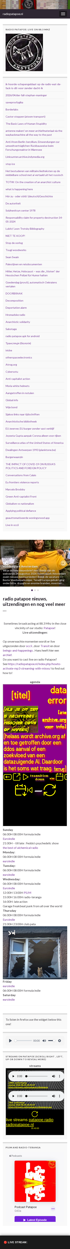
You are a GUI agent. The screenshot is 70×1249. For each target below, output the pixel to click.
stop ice (10, 163)
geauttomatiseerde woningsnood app (28, 517)
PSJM (27, 892)
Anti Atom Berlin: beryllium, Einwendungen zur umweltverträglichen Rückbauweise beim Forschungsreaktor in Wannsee (33, 145)
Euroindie (9, 838)
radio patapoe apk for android (23, 336)
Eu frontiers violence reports (22, 482)
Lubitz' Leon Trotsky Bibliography (25, 228)
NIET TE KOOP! (15, 235)
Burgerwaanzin (14, 457)
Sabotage (11, 329)
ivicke (9, 350)
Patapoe (49, 628)
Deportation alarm (16, 307)
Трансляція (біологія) (18, 343)
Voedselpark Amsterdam (20, 566)
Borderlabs (12, 109)
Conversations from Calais (21, 475)
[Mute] (44, 1041)
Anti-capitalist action (18, 378)
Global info (12, 400)
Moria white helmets (17, 385)
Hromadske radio (15, 314)
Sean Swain (12, 257)
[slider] (23, 1040)
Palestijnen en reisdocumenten (24, 264)
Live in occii (12, 525)
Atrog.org (11, 364)
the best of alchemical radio (20, 847)
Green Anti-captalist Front (21, 496)
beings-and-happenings (18, 650)
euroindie (9, 861)
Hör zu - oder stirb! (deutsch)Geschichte (29, 196)
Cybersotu (12, 371)
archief (7, 655)
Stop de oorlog (14, 242)
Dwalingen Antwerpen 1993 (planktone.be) (31, 449)
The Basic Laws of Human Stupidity (26, 123)
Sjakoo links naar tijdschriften (23, 414)
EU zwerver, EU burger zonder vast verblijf (30, 428)
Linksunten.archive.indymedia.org (25, 156)
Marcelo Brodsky (15, 489)
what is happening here (19, 189)
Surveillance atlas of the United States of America (34, 442)
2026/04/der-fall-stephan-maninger (26, 95)
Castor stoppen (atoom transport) (25, 116)
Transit (45, 646)
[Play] (10, 1041)
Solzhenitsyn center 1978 (20, 210)
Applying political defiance (21, 510)
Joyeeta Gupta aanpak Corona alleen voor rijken (33, 435)
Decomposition (14, 300)
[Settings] (60, 1041)
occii (29, 646)
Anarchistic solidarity (18, 321)
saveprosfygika (14, 102)
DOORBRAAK (14, 293)
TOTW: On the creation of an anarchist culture (33, 182)
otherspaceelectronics (19, 357)
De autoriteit (13, 203)
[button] (6, 563)
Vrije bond (11, 407)
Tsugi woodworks (16, 250)
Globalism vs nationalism (20, 503)
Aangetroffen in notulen (20, 393)
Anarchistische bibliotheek (21, 421)
